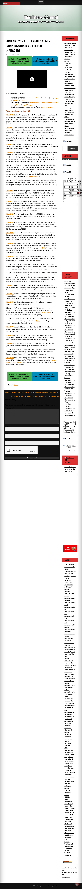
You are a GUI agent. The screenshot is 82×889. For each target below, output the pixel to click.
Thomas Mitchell (69, 833)
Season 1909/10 (69, 813)
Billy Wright (67, 725)
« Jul (64, 201)
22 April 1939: (10, 256)
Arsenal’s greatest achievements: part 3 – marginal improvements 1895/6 (69, 112)
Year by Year (68, 855)
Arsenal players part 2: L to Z (69, 718)
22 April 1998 (10, 343)
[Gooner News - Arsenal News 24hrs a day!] (68, 172)
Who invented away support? (68, 845)
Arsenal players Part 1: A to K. (69, 713)
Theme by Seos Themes (54, 886)
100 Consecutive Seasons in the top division (69, 567)
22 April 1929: (10, 214)
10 (64, 190)
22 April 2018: (10, 358)
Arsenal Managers (69, 705)
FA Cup (66, 748)
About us (67, 591)
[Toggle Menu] (41, 2)
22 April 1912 (9, 191)
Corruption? (68, 743)
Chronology (67, 734)
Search (72, 149)
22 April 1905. (10, 128)
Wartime (67, 842)
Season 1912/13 (68, 817)
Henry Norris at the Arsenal (69, 769)
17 (64, 193)
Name (8, 426)
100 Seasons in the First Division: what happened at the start (70, 574)
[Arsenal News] (68, 142)
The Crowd (67, 831)
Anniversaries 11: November (69, 639)
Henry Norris (68, 766)
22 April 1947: (10, 285)
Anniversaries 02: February (69, 599)
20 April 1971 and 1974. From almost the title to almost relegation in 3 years (31, 392)
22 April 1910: (10, 152)
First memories (68, 750)
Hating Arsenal (68, 763)
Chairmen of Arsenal (68, 731)
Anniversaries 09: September (69, 630)
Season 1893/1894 (69, 808)
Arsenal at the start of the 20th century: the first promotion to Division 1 (69, 54)
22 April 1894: (10, 115)
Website (8, 440)
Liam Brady (67, 784)
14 (75, 190)
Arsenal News (68, 451)
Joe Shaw (67, 779)
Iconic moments (69, 777)
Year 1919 (67, 853)
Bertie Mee (67, 723)
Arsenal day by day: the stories (69, 673)
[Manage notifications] (77, 884)
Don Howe (67, 746)
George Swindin (69, 759)
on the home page (47, 107)
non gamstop (66, 877)
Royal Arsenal (68, 804)
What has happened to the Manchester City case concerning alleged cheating (69, 314)
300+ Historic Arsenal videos (68, 583)
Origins (66, 795)
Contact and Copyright (68, 740)
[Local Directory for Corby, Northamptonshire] (67, 862)
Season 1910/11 (68, 815)
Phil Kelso (67, 797)
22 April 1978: (10, 335)
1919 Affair (67, 580)
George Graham (69, 755)
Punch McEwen (68, 801)
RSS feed (67, 462)
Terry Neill (67, 822)
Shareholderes (68, 819)
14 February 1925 (44, 313)
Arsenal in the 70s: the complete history (69, 694)
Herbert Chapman (69, 772)
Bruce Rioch (67, 728)
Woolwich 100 (68, 848)
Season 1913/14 (68, 806)
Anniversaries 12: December (69, 644)
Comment (9, 408)
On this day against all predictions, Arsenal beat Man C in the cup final (35, 396)
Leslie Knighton (69, 781)
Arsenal (16, 385)
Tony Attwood (26, 55)
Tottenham (67, 837)
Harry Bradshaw (69, 761)
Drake (44, 248)
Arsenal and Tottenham (33, 176)
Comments (67, 737)
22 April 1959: (10, 302)
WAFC (66, 839)
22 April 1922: (10, 201)
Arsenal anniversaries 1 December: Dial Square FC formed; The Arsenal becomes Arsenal (70, 664)
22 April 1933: (10, 233)
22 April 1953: (10, 294)
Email (8, 433)
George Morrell (68, 757)
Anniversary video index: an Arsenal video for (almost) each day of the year (69, 651)
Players (66, 799)
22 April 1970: (10, 327)
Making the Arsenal (67, 787)
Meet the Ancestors (67, 791)
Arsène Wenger (68, 721)
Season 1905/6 (68, 810)
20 (72, 193)
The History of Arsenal (41, 17)
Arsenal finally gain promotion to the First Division (70, 45)
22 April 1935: (10, 243)
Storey (38, 321)
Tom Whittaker (68, 835)
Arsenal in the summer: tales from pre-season (69, 701)
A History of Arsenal (68, 588)
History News (68, 775)
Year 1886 (67, 851)
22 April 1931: (10, 222)
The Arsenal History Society (69, 825)
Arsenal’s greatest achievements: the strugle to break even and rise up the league (69, 92)
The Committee (69, 828)
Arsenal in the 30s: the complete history (69, 687)
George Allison (68, 752)
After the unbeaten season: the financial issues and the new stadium (69, 301)
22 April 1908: (10, 144)
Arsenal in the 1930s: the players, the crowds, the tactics (70, 679)
